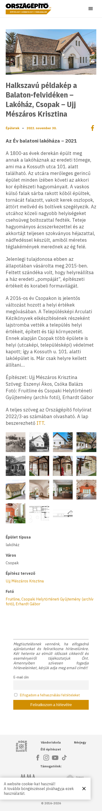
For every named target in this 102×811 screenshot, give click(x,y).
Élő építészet (51, 749)
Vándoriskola (51, 742)
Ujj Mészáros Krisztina (25, 581)
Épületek (12, 128)
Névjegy (80, 742)
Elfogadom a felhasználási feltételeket (50, 695)
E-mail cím (21, 677)
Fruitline (13, 599)
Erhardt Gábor (28, 603)
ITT (40, 423)
